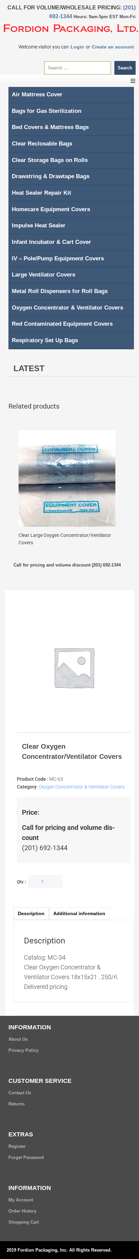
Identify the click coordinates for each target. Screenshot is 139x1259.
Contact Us (19, 1092)
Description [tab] (31, 913)
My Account (20, 1199)
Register (17, 1146)
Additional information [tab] (79, 913)
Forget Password (26, 1157)
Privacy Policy (23, 1050)
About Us (18, 1039)
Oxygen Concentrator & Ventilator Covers (81, 786)
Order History (22, 1211)
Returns (16, 1103)
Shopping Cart (23, 1222)
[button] (133, 81)
